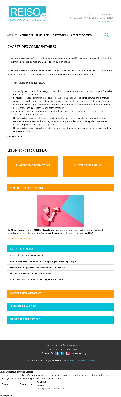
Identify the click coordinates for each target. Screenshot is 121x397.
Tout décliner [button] (26, 384)
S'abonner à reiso (23, 306)
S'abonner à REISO (105, 21)
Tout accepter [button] (9, 384)
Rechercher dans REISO (106, 35)
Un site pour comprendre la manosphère (30, 273)
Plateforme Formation (33, 165)
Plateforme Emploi (88, 165)
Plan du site (70, 360)
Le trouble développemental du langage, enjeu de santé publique (43, 261)
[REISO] (27, 13)
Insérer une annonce (25, 293)
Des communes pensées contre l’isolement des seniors (37, 267)
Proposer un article (25, 319)
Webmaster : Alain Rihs (87, 360)
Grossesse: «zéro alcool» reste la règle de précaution (36, 279)
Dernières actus (22, 249)
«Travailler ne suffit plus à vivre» (26, 255)
